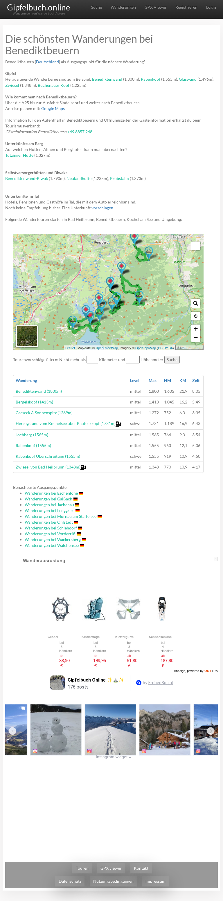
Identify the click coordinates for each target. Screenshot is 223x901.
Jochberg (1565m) (32, 434)
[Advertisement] (111, 800)
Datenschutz (70, 881)
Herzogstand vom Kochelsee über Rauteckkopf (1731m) (66, 423)
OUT (211, 671)
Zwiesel (12, 85)
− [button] (196, 337)
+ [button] (196, 328)
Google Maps (53, 108)
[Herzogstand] (72, 323)
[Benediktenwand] (139, 298)
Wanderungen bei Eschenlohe (51, 493)
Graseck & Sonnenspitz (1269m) (44, 412)
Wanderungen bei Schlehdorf (51, 527)
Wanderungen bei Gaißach (48, 498)
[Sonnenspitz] (101, 306)
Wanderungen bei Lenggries (49, 510)
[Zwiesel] (148, 253)
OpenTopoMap (145, 347)
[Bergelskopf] (111, 304)
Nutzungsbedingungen (113, 881)
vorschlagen (102, 207)
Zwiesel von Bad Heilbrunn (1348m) (48, 466)
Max (153, 380)
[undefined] (195, 246)
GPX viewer (111, 868)
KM (182, 380)
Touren (82, 868)
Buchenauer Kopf (53, 85)
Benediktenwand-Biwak (26, 178)
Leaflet (70, 347)
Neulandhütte (78, 178)
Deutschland (47, 61)
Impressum (155, 881)
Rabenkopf (150, 79)
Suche (96, 7)
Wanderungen (123, 7)
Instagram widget (114, 756)
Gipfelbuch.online (38, 7)
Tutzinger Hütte (19, 155)
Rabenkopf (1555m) (33, 445)
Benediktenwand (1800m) (39, 391)
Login (211, 7)
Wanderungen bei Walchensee (52, 545)
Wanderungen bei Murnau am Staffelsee (60, 516)
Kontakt (141, 868)
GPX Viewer (156, 7)
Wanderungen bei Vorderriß (50, 533)
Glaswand (188, 79)
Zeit (195, 380)
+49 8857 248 (79, 131)
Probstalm (119, 178)
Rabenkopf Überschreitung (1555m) (48, 456)
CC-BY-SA (165, 347)
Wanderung (26, 380)
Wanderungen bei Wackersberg (53, 539)
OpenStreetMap (107, 347)
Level (134, 380)
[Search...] (195, 303)
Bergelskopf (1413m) (34, 401)
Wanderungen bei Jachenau (49, 504)
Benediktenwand (107, 79)
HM (167, 380)
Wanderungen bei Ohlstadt (49, 522)
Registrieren (186, 7)
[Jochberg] (99, 315)
